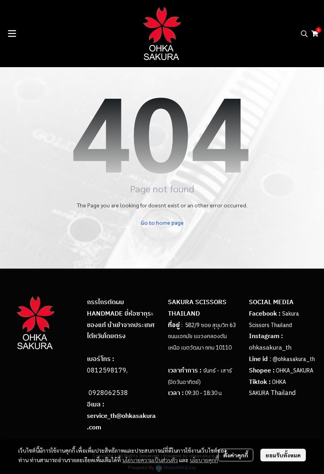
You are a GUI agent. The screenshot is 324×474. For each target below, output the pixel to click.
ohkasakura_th (270, 347)
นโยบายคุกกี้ (204, 459)
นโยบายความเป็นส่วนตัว (150, 459)
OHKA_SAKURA (294, 370)
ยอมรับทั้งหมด (283, 455)
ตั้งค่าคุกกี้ (235, 455)
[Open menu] (12, 33)
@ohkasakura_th (294, 359)
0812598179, (107, 370)
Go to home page (162, 222)
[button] (304, 33)
